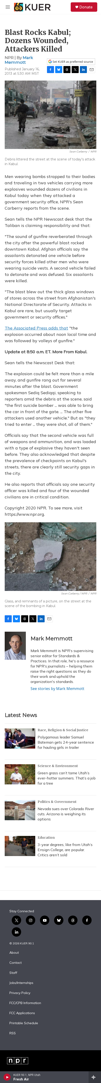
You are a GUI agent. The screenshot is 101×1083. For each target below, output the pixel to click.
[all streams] (95, 1077)
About (14, 953)
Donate (86, 7)
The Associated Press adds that (36, 328)
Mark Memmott (19, 59)
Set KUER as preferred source (72, 62)
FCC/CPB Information (25, 1003)
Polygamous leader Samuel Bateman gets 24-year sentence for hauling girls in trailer (66, 742)
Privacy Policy (19, 993)
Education (46, 837)
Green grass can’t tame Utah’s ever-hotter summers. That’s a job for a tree (67, 778)
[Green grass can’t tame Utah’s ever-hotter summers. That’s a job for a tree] (20, 774)
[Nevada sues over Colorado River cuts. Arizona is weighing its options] (20, 810)
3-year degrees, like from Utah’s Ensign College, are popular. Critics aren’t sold (65, 849)
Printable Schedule (23, 1023)
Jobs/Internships (21, 983)
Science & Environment (58, 766)
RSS (12, 1033)
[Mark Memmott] (15, 646)
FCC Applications (22, 1013)
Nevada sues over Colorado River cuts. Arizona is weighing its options (66, 813)
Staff (13, 973)
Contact (15, 963)
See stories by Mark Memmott (57, 688)
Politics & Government (57, 802)
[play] (7, 1077)
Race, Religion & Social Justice (63, 730)
